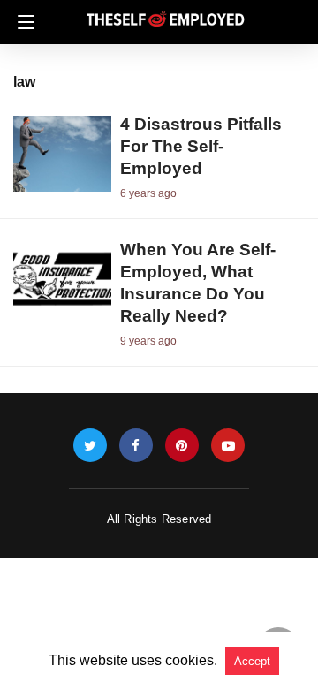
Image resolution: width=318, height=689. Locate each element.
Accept (252, 661)
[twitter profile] (90, 445)
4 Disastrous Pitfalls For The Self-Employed (201, 146)
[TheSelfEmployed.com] (165, 12)
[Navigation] (21, 22)
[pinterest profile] (182, 445)
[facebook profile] (136, 445)
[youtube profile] (228, 445)
